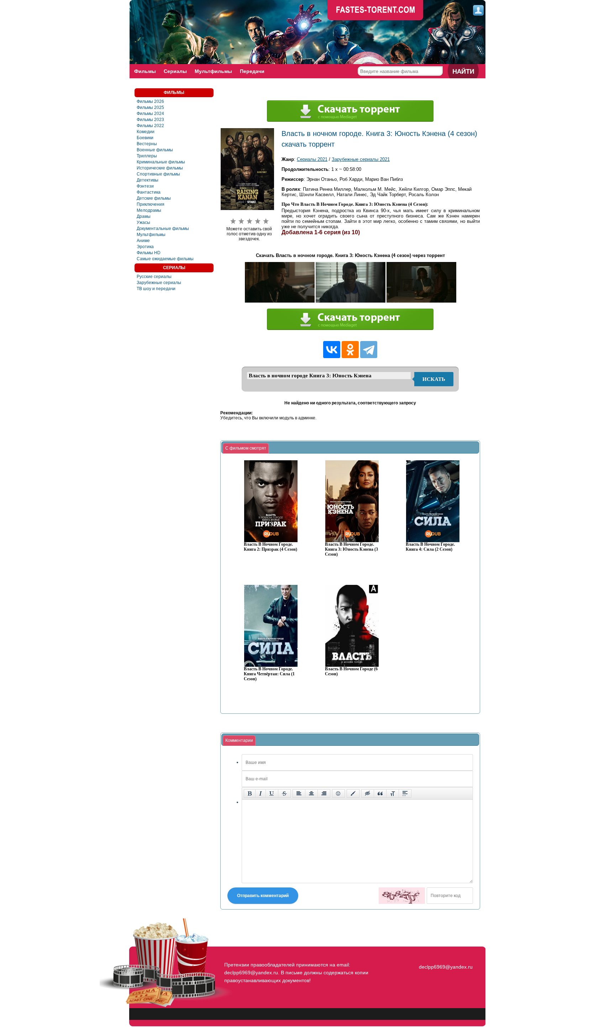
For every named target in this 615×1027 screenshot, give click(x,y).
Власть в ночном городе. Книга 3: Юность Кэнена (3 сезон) (351, 549)
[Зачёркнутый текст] (284, 793)
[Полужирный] (250, 793)
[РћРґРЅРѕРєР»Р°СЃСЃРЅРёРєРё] (350, 349)
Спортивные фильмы (158, 174)
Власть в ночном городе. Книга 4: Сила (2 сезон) (430, 547)
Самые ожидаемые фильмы (165, 258)
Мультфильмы (213, 71)
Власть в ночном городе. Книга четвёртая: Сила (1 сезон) (269, 674)
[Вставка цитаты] (380, 793)
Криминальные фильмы (161, 161)
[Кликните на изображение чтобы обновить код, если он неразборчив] (402, 895)
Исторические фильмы (160, 168)
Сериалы (175, 71)
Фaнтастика (149, 192)
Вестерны (147, 143)
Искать (433, 379)
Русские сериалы (154, 276)
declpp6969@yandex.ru (446, 967)
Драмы (144, 216)
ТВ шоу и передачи (156, 288)
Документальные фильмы (163, 228)
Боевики (145, 137)
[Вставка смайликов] (338, 793)
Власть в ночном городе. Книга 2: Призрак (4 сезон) (270, 547)
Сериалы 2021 (312, 159)
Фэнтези (145, 186)
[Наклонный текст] (260, 793)
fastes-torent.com (445, 954)
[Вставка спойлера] (405, 793)
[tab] (246, 448)
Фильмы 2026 (150, 101)
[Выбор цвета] (353, 793)
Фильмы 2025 (150, 107)
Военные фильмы (155, 149)
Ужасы (143, 222)
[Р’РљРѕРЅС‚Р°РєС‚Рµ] (331, 349)
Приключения (150, 204)
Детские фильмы (154, 198)
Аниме (143, 240)
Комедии (145, 131)
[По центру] (311, 793)
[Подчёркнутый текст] (272, 793)
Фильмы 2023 (150, 119)
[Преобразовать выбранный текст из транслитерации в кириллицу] (392, 793)
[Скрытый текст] (367, 793)
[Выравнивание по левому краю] (299, 793)
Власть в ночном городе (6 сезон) (351, 671)
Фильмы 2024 (150, 113)
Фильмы (145, 71)
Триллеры (147, 155)
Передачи (252, 71)
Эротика (145, 246)
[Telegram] (368, 349)
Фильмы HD (149, 252)
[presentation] (245, 449)
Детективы (147, 180)
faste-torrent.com (375, 10)
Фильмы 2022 (150, 125)
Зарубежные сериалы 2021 (361, 159)
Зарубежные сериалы (159, 282)
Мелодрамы (149, 210)
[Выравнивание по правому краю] (323, 793)
